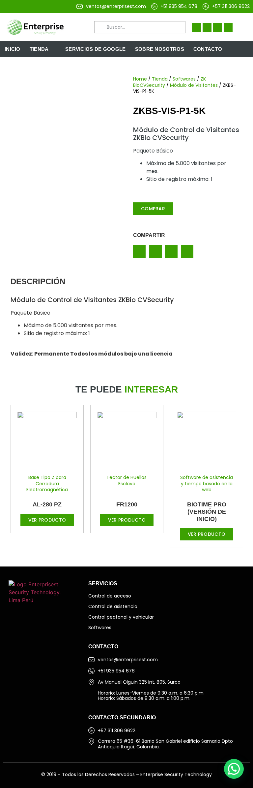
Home (140, 79)
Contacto (207, 49)
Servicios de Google (95, 49)
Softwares (184, 79)
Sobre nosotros (159, 49)
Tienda (39, 49)
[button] (139, 251)
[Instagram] (207, 27)
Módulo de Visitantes (194, 85)
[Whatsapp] (228, 27)
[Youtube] (217, 27)
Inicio (12, 49)
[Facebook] (196, 27)
